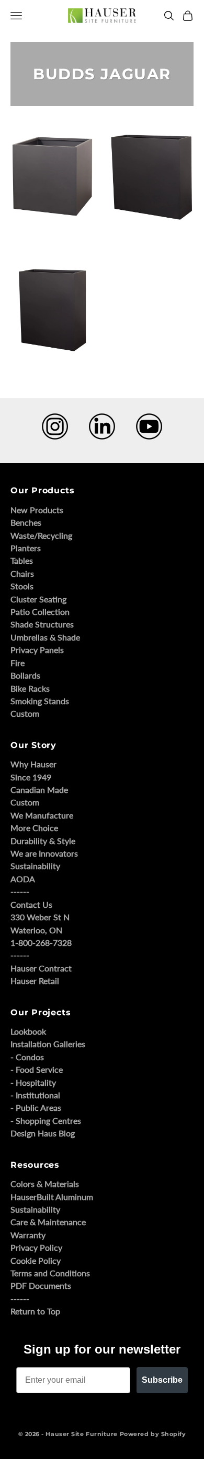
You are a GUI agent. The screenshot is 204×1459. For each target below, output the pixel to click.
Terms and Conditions (50, 1273)
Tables (21, 560)
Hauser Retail (34, 981)
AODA (22, 879)
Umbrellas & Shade (45, 637)
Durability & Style (42, 841)
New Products (36, 510)
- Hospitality (33, 1082)
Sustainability (35, 866)
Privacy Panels (37, 650)
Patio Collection (40, 611)
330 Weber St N (40, 917)
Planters (25, 548)
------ (19, 891)
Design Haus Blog (42, 1133)
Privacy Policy (36, 1247)
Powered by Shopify (153, 1434)
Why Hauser (33, 764)
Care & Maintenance (48, 1222)
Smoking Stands (39, 701)
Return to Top (35, 1311)
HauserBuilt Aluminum (51, 1197)
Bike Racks (30, 688)
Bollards (25, 675)
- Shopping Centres (45, 1120)
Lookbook (28, 1031)
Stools (21, 586)
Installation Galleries (47, 1044)
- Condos (27, 1057)
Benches (25, 522)
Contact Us (31, 904)
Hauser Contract (41, 968)
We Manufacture (41, 815)
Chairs (22, 573)
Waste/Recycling (41, 535)
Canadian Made (39, 789)
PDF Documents (40, 1285)
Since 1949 (30, 777)
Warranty (28, 1235)
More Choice (34, 828)
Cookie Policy (35, 1260)
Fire (17, 663)
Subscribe (162, 1379)
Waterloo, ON (36, 930)
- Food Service (36, 1069)
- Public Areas (35, 1107)
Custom (24, 713)
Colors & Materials (44, 1184)
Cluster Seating (38, 599)
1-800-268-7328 (41, 942)
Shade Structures (42, 624)
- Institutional (35, 1095)
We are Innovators (44, 853)
